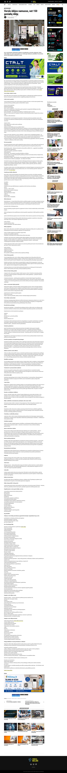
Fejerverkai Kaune (49, 105)
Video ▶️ (57, 4)
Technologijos (14, 4)
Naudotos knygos (49, 105)
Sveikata (37, 4)
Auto (34, 4)
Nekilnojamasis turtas (23, 4)
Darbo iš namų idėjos (8, 670)
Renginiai (53, 4)
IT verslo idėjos (12, 169)
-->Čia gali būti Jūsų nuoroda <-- (51, 106)
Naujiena (9, 698)
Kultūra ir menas (48, 4)
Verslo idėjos (14, 698)
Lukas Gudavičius (11, 17)
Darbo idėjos (23, 526)
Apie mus (56, 1)
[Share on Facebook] (16, 49)
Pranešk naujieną (51, 1)
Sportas (42, 4)
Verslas (9, 4)
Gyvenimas (30, 4)
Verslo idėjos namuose (22, 698)
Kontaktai (60, 1)
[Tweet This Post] (16, 50)
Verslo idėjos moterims (18, 620)
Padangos (48, 103)
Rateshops (48, 104)
